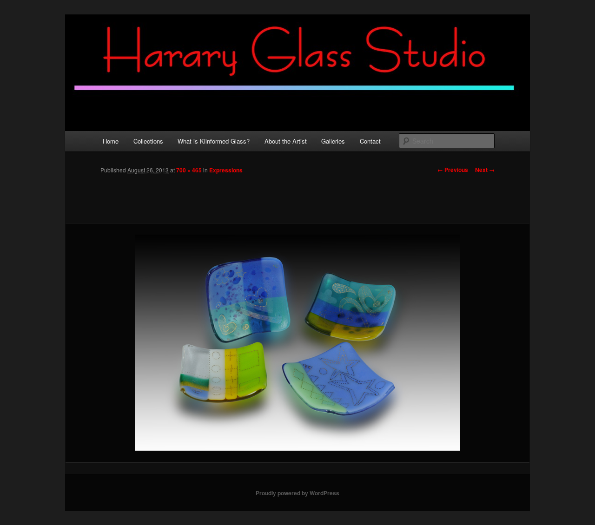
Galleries (333, 141)
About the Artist (285, 141)
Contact (370, 141)
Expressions (226, 170)
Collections (148, 141)
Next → (485, 169)
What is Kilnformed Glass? (214, 141)
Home (111, 141)
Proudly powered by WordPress (297, 493)
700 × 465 (189, 170)
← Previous (452, 169)
